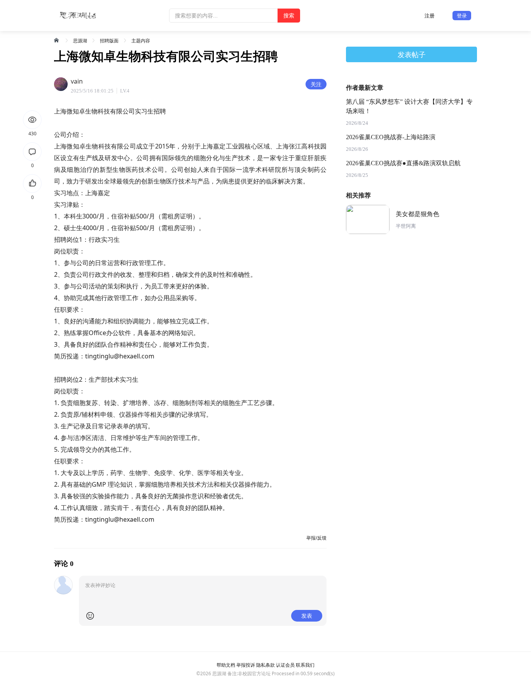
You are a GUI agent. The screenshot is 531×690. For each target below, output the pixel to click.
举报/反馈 (316, 538)
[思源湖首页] (57, 40)
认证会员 (285, 665)
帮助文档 (226, 665)
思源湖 (80, 40)
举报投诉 (245, 665)
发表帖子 (412, 54)
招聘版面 (109, 40)
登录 (462, 15)
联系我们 (305, 665)
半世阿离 (406, 226)
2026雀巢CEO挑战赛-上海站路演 (390, 137)
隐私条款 (265, 665)
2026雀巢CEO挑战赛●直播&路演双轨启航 (403, 163)
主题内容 (140, 40)
